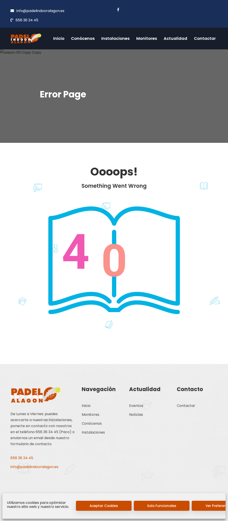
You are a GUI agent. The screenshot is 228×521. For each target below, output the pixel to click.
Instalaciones (115, 38)
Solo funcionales (161, 505)
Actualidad (175, 38)
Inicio (58, 38)
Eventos (136, 405)
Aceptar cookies (104, 505)
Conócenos (83, 38)
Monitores (146, 38)
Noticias (136, 414)
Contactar (205, 38)
